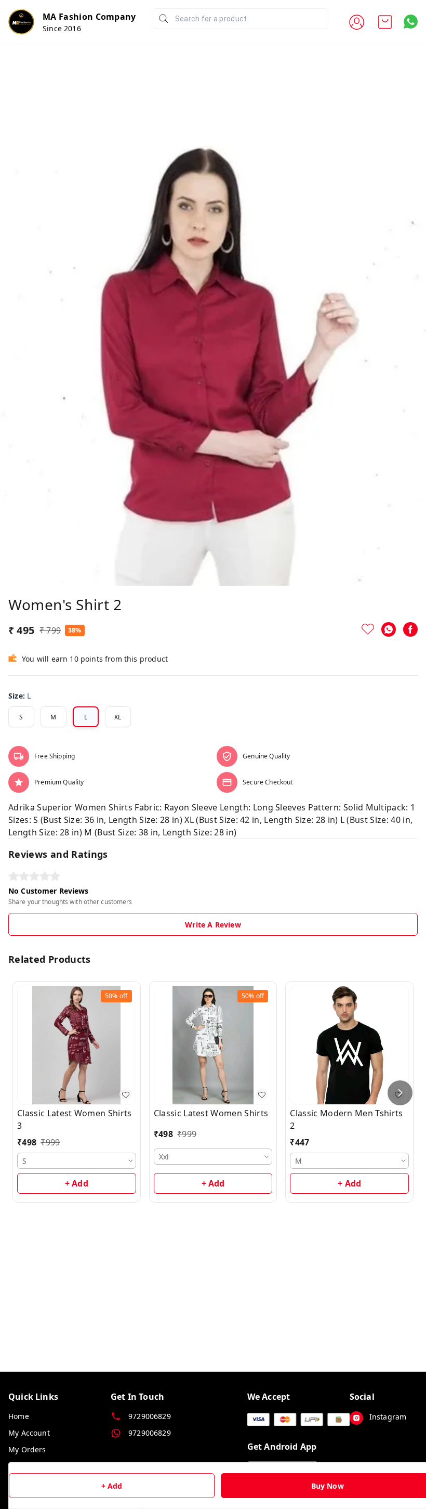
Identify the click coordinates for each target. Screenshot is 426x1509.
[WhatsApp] (388, 629)
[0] (385, 22)
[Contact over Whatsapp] (411, 22)
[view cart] (385, 22)
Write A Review (213, 925)
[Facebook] (410, 629)
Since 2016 (62, 28)
